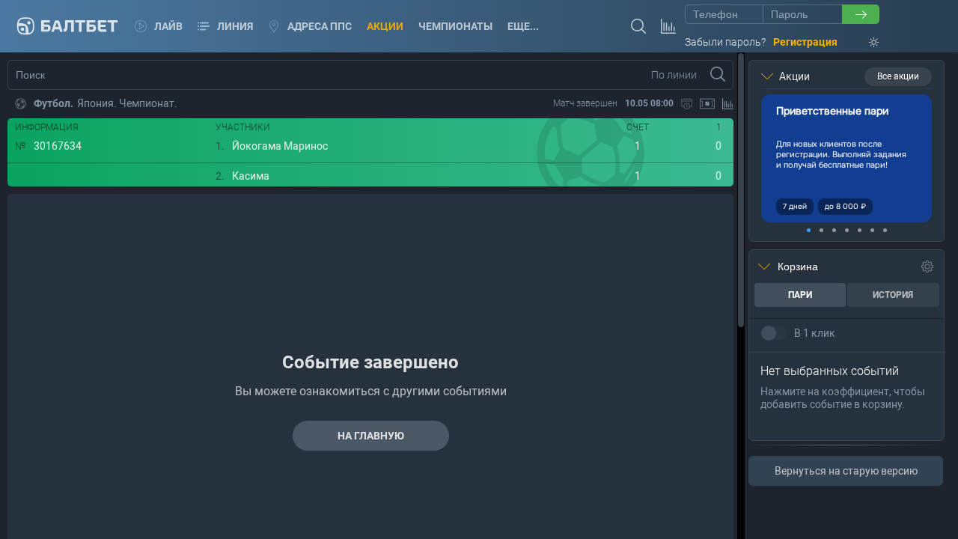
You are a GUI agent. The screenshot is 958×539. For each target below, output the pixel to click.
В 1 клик (814, 333)
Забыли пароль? (725, 42)
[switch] (774, 333)
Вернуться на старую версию (846, 471)
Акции (385, 26)
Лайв (168, 26)
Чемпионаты (455, 26)
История (893, 295)
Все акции (898, 76)
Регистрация (805, 42)
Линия (235, 26)
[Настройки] (927, 266)
